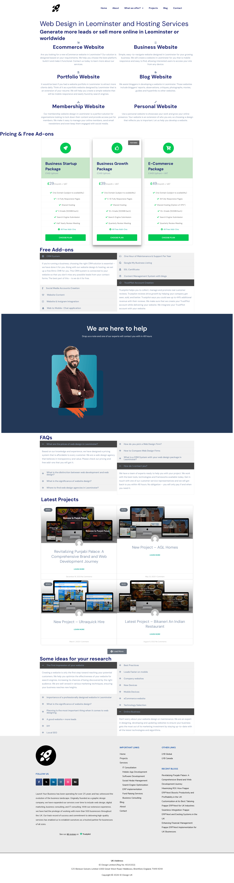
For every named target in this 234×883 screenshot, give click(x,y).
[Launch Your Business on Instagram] (61, 782)
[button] (117, 651)
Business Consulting (131, 797)
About (115, 8)
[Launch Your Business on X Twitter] (46, 782)
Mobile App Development (134, 771)
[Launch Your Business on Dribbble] (68, 782)
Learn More (79, 569)
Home (104, 8)
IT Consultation (129, 767)
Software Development (133, 776)
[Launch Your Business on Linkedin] (53, 782)
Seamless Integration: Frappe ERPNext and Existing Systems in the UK (179, 814)
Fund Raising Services (132, 793)
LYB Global (167, 754)
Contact (177, 8)
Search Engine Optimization (135, 784)
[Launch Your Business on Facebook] (39, 782)
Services (124, 762)
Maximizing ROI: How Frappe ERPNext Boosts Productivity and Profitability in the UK (178, 792)
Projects (153, 8)
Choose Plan (65, 237)
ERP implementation (132, 789)
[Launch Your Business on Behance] (75, 782)
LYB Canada (167, 758)
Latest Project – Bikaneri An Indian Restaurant (155, 624)
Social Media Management (134, 780)
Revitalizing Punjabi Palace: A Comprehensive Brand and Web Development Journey (79, 556)
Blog (165, 8)
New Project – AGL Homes (155, 547)
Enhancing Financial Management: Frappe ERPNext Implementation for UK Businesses (179, 827)
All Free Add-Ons (68, 229)
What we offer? (132, 8)
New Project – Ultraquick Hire (79, 621)
